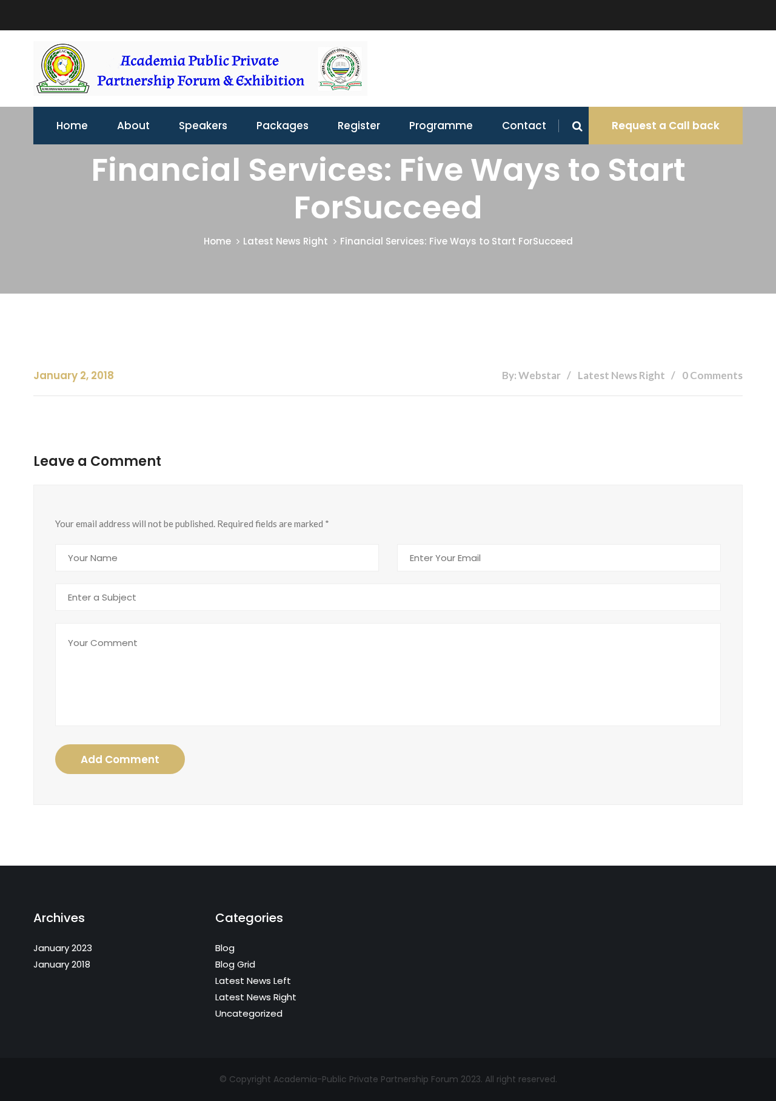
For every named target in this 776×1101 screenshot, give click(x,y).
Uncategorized (249, 1013)
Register (359, 125)
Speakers (203, 125)
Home (72, 125)
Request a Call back (666, 125)
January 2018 (61, 964)
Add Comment (120, 759)
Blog (225, 947)
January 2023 (62, 947)
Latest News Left (253, 980)
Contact (524, 125)
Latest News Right (285, 241)
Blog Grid (235, 964)
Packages (282, 125)
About (133, 125)
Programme (441, 125)
